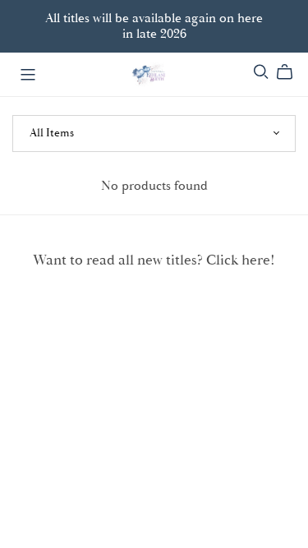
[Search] (261, 72)
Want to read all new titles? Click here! (154, 260)
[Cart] (291, 72)
